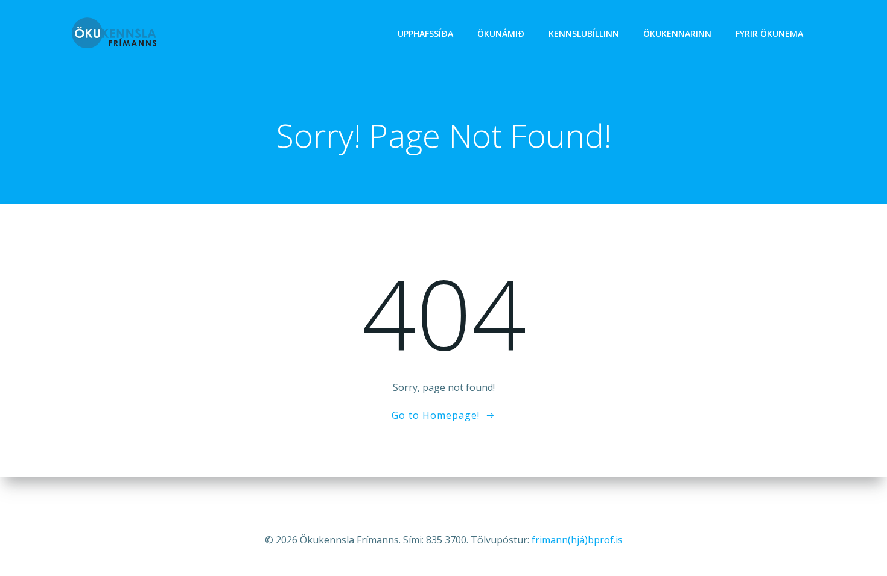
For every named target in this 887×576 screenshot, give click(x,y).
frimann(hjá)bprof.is (577, 539)
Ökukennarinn (677, 33)
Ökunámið (500, 33)
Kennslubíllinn (583, 33)
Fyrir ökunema (769, 33)
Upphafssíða (425, 33)
